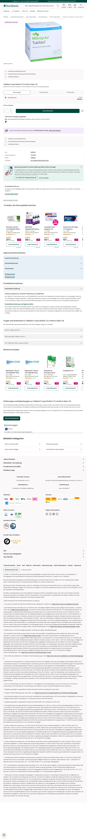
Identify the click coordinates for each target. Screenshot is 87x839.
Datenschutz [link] (37, 565)
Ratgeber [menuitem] (32, 11)
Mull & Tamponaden (55, 17)
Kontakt (70, 565)
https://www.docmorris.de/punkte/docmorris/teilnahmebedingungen (56, 693)
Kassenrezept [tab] (44, 92)
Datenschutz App (47, 565)
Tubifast (33, 157)
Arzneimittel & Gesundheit (17, 17)
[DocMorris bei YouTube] (57, 514)
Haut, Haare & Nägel (31, 17)
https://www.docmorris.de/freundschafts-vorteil (65, 626)
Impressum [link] (77, 565)
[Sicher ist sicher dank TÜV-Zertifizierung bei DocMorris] (5, 514)
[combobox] (42, 6)
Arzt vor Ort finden (44, 177)
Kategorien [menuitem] (6, 11)
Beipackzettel (11, 274)
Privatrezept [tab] (70, 92)
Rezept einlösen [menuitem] (44, 11)
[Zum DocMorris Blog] (47, 514)
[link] (6, 526)
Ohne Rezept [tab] (17, 92)
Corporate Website (9, 565)
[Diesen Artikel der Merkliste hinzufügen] (82, 111)
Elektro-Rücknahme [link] (60, 565)
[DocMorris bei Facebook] (50, 514)
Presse (19, 565)
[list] (43, 42)
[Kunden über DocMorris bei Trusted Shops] (12, 541)
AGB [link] (23, 565)
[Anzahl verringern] (5, 111)
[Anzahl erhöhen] (11, 111)
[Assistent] (4, 835)
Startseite (5, 17)
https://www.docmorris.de (20, 609)
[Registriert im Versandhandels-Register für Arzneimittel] (18, 515)
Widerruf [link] (29, 565)
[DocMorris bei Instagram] (53, 514)
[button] (26, 178)
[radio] (5, 97)
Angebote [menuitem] (17, 11)
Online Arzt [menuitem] (25, 11)
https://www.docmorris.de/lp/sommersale (65, 604)
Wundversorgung (42, 17)
